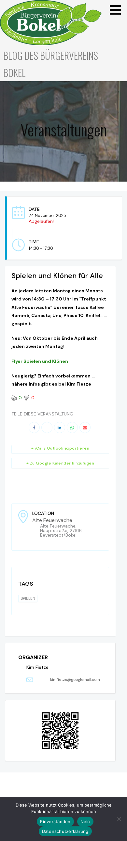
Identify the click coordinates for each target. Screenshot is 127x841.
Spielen (28, 598)
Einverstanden (55, 821)
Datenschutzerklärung (65, 831)
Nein (85, 821)
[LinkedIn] (59, 427)
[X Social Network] (46, 427)
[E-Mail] (85, 427)
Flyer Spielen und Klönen (39, 361)
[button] (117, 9)
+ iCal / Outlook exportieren (60, 448)
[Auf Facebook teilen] (34, 427)
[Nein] (119, 819)
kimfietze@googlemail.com (75, 679)
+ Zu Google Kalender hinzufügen (60, 463)
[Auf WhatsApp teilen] (72, 427)
